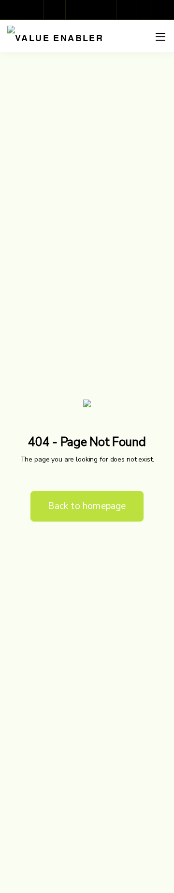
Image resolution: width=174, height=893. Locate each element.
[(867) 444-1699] (128, 9)
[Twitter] (77, 9)
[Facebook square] (10, 9)
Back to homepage (87, 506)
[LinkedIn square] (55, 9)
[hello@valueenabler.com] (146, 9)
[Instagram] (33, 9)
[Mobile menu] (160, 37)
